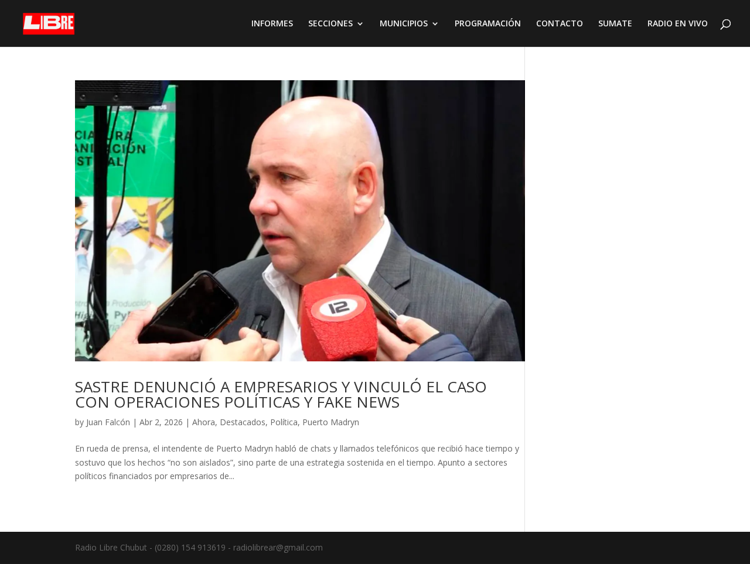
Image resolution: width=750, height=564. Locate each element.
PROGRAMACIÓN (488, 24)
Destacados (242, 422)
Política (284, 422)
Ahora (203, 422)
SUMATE (615, 24)
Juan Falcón (108, 422)
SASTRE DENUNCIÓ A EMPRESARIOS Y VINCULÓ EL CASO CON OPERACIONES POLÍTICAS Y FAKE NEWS (281, 394)
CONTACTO (559, 24)
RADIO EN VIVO (677, 24)
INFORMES (272, 24)
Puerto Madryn (330, 422)
